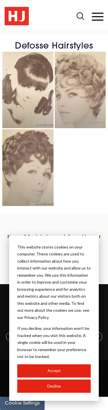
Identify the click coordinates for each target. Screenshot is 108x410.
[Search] (80, 16)
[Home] (17, 16)
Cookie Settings (22, 403)
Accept (54, 370)
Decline (54, 386)
